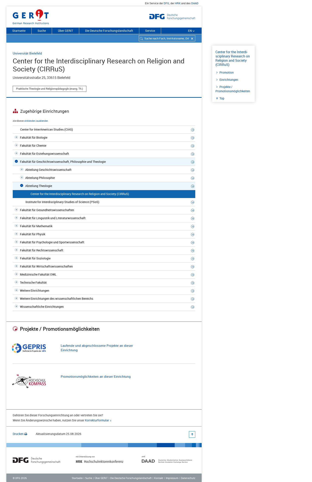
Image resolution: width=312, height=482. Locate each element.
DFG (166, 3)
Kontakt (158, 478)
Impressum (172, 478)
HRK (177, 3)
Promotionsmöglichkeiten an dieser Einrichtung (96, 376)
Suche (42, 31)
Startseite (18, 31)
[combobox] (167, 38)
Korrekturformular (97, 420)
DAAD (194, 3)
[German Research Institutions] (31, 16)
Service (150, 31)
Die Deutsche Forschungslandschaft (109, 31)
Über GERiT (65, 31)
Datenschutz (188, 478)
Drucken (18, 434)
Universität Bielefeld (27, 53)
